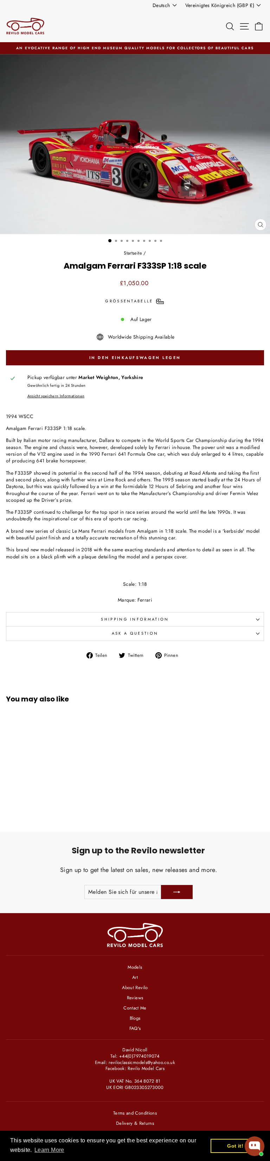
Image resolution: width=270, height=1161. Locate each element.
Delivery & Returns (135, 1123)
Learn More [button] (49, 1150)
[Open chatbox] (254, 1146)
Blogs (135, 1018)
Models (135, 967)
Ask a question (135, 633)
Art (135, 977)
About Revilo (135, 987)
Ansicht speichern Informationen (56, 396)
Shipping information (135, 619)
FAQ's (135, 1028)
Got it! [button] (235, 1146)
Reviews (135, 997)
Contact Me (134, 1008)
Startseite (133, 253)
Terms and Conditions (135, 1113)
